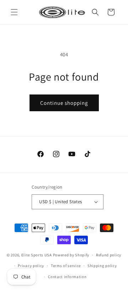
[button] (14, 12)
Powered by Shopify (71, 254)
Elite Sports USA (36, 254)
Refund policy (108, 254)
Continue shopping (64, 102)
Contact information (67, 276)
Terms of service (66, 265)
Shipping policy (102, 265)
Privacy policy (31, 265)
